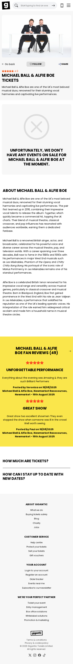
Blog (36, 518)
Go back (9, 64)
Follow (37, 64)
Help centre (37, 542)
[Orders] (62, 5)
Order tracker (36, 579)
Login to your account (36, 570)
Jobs (36, 527)
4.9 (16, 71)
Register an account (36, 574)
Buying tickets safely (36, 514)
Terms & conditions (36, 639)
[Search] (53, 5)
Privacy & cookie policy (36, 642)
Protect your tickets (36, 546)
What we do (36, 510)
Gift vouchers (37, 555)
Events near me (36, 583)
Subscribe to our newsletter (36, 587)
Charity (36, 523)
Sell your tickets (36, 551)
